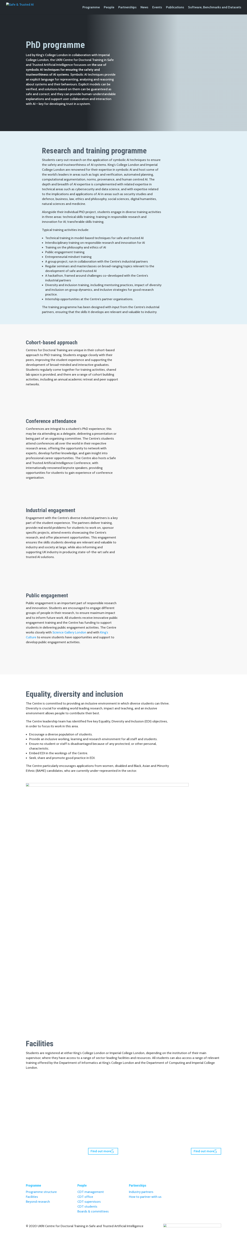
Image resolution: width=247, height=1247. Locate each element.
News (144, 7)
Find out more (101, 1151)
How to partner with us (145, 1197)
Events (157, 7)
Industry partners (141, 1192)
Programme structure (41, 1192)
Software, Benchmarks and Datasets (214, 7)
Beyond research (38, 1202)
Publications (175, 7)
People (109, 7)
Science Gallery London (69, 632)
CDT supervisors (89, 1202)
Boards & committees (93, 1211)
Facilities (32, 1197)
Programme (91, 7)
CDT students (87, 1206)
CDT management (90, 1192)
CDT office (85, 1197)
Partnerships (127, 7)
